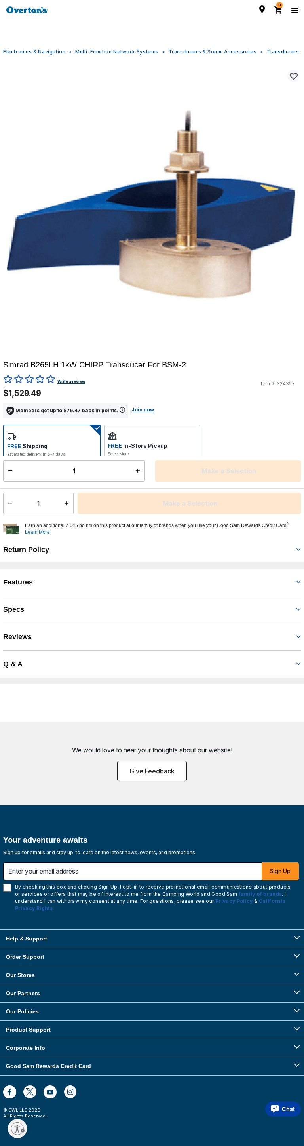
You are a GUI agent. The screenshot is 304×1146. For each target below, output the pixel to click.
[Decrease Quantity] (8, 503)
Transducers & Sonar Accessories (213, 52)
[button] (162, 529)
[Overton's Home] (27, 10)
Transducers (282, 52)
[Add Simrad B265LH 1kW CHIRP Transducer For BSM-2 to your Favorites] (293, 76)
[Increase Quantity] (68, 503)
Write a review (71, 381)
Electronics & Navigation (34, 52)
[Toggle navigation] (293, 10)
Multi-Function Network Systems (117, 52)
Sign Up (280, 871)
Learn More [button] (37, 532)
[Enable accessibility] (17, 1128)
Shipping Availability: (35, 471)
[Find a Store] (262, 9)
